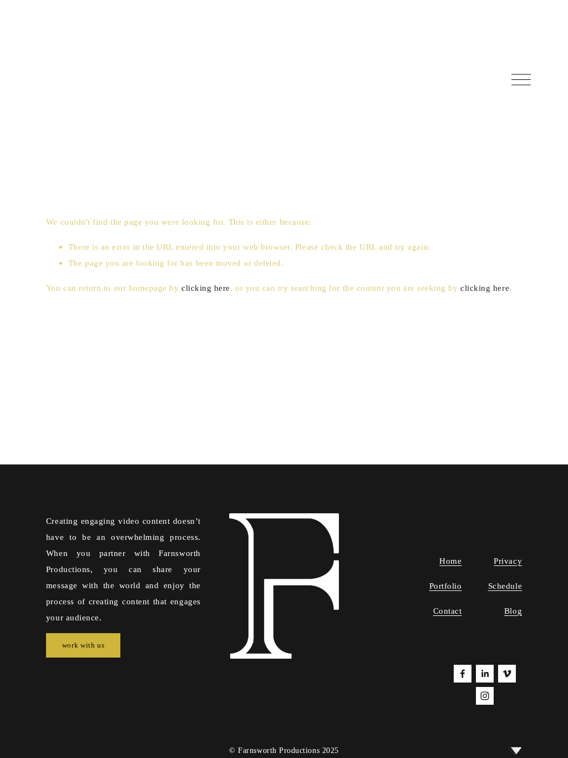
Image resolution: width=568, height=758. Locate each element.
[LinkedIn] (485, 674)
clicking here (205, 287)
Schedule (505, 585)
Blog (513, 610)
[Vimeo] (507, 674)
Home (450, 560)
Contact (447, 610)
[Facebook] (462, 674)
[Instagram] (485, 696)
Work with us (83, 645)
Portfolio (445, 585)
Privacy (508, 560)
